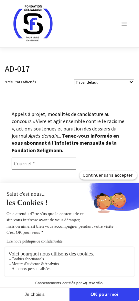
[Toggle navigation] (124, 24)
